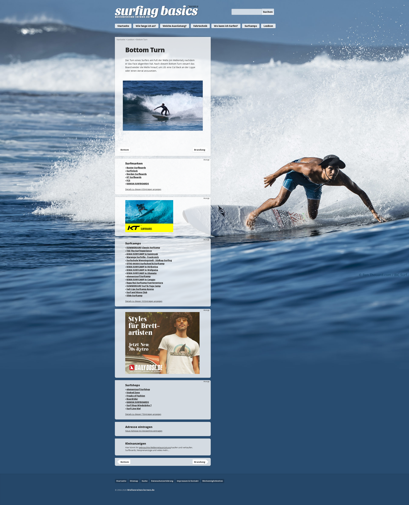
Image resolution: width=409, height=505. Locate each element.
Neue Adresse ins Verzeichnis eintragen (143, 430)
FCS (128, 180)
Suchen (268, 12)
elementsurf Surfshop (138, 389)
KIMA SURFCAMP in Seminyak (142, 253)
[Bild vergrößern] (163, 129)
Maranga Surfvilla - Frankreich (143, 257)
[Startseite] (156, 17)
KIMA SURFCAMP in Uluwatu (142, 273)
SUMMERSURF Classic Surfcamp (143, 247)
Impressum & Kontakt (188, 481)
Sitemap (134, 481)
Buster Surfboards (136, 167)
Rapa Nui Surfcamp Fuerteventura (145, 282)
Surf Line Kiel (134, 408)
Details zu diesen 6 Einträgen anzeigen (143, 189)
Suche (144, 481)
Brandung (199, 149)
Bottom (124, 149)
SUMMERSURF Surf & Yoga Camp (144, 285)
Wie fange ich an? (146, 26)
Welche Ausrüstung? (175, 26)
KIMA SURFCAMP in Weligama (142, 269)
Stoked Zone (133, 392)
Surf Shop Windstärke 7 (139, 405)
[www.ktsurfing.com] (149, 230)
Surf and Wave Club (137, 292)
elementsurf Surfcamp (138, 276)
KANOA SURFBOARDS (138, 183)
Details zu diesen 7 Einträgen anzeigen (143, 414)
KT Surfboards (134, 177)
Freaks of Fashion (136, 395)
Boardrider (132, 398)
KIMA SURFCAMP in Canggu (141, 279)
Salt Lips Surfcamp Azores (140, 289)
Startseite (123, 26)
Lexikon (268, 26)
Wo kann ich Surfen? (226, 26)
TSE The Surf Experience (139, 250)
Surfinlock (132, 170)
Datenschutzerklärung (162, 481)
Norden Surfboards (137, 174)
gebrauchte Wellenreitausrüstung (155, 447)
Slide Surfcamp (134, 295)
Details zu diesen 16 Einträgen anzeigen (143, 301)
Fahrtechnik (200, 26)
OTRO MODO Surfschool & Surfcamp (145, 263)
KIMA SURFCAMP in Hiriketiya (142, 266)
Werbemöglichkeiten (212, 481)
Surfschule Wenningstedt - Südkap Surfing (149, 260)
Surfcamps (251, 26)
